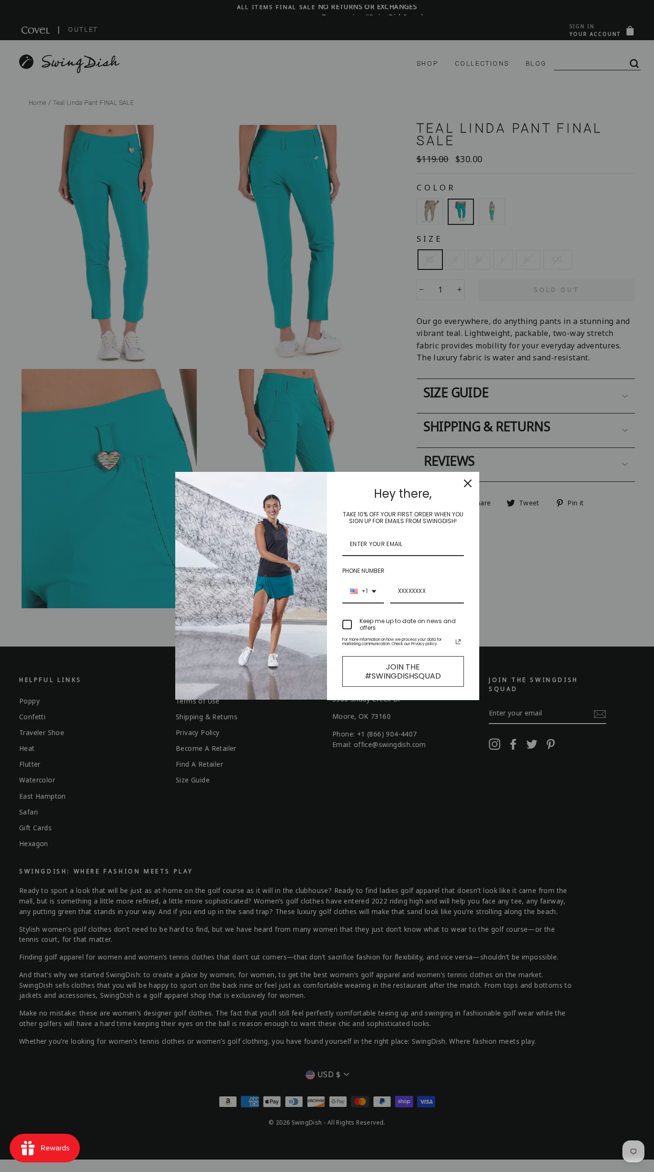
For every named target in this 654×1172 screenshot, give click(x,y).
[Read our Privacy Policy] (458, 641)
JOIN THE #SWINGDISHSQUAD (403, 671)
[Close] (467, 483)
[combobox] (363, 591)
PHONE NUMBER (363, 571)
